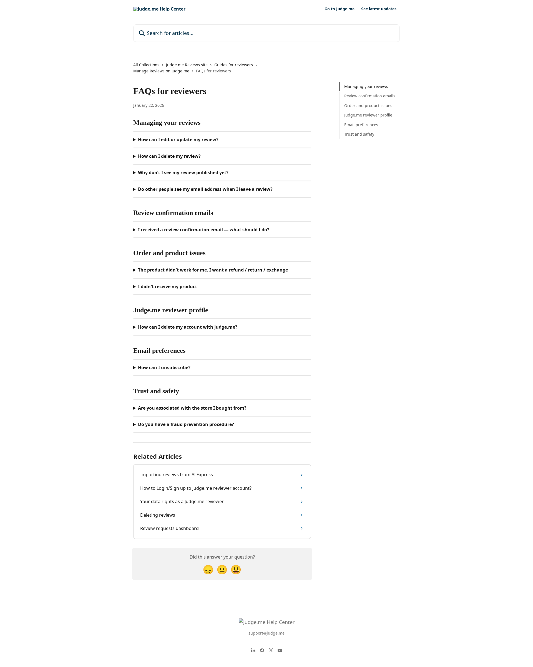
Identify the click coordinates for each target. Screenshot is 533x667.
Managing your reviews (366, 86)
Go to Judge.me (340, 9)
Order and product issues (368, 105)
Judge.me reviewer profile (368, 115)
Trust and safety (359, 134)
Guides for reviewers (233, 64)
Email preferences (361, 124)
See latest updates (378, 9)
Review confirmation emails (369, 95)
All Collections (146, 64)
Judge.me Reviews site (187, 64)
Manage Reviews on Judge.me (161, 70)
